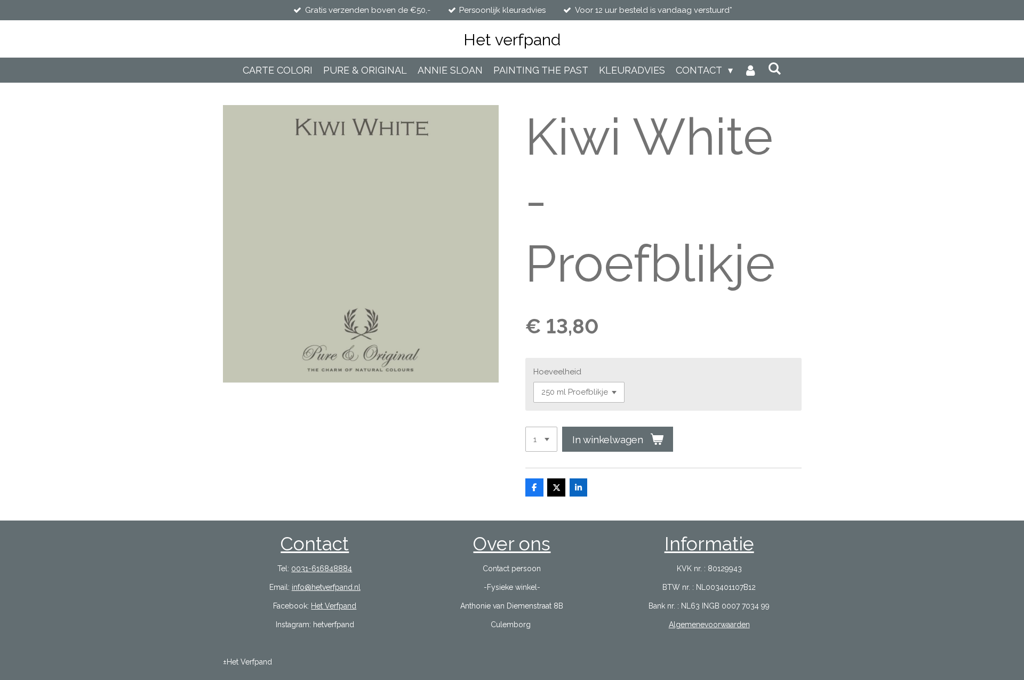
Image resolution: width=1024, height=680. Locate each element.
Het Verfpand (333, 606)
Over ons (511, 544)
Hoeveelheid (557, 372)
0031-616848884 (321, 568)
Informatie (709, 544)
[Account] (750, 70)
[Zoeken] (775, 68)
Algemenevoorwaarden (709, 624)
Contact (315, 544)
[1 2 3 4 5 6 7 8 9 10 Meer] (541, 439)
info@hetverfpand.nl (326, 587)
